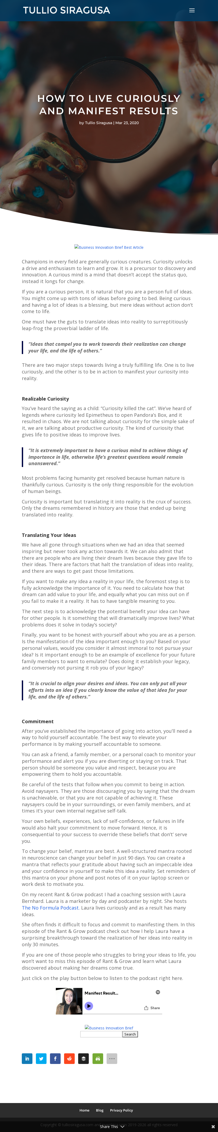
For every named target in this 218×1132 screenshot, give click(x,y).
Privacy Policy (121, 1110)
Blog (99, 1110)
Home (84, 1110)
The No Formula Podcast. (51, 907)
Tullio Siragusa (98, 122)
